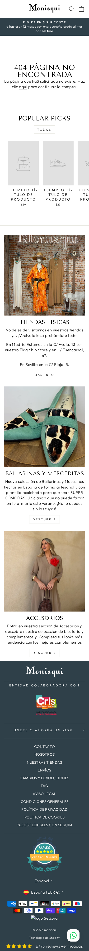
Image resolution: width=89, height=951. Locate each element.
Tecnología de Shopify (44, 937)
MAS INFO (44, 375)
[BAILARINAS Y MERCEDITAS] (44, 426)
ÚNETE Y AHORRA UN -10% (43, 730)
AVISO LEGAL (44, 794)
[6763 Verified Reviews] (44, 872)
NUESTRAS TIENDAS (44, 762)
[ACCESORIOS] (44, 571)
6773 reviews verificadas (59, 946)
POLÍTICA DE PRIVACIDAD (44, 809)
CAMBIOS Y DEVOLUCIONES (44, 778)
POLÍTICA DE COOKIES (44, 817)
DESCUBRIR (44, 519)
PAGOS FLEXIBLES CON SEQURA (44, 825)
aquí (23, 86)
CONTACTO (44, 746)
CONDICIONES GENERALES (45, 801)
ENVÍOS (44, 770)
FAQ (44, 786)
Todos (44, 129)
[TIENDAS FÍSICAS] (44, 275)
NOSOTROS (44, 754)
